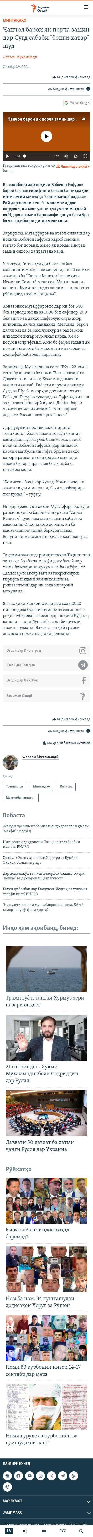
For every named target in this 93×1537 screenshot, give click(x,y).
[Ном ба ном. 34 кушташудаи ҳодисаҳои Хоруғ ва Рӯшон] (46, 1269)
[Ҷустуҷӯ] (81, 1531)
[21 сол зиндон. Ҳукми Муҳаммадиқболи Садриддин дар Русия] (46, 1038)
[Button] (71, 77)
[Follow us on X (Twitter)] (51, 1475)
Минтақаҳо (14, 21)
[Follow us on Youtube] (29, 1475)
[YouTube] (44, 1531)
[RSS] (73, 1475)
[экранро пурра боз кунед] (85, 156)
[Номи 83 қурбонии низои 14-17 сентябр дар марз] (46, 1338)
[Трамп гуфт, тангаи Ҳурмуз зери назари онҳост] (46, 969)
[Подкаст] (7, 1487)
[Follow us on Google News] (7, 1475)
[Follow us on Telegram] (62, 1475)
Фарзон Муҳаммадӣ (20, 57)
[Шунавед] (25, 1531)
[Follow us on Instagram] (40, 1475)
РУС (62, 1531)
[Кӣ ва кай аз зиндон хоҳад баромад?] (46, 1201)
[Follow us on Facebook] (18, 1475)
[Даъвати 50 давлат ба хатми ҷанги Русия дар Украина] (46, 1113)
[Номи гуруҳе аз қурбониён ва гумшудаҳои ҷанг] (46, 1407)
